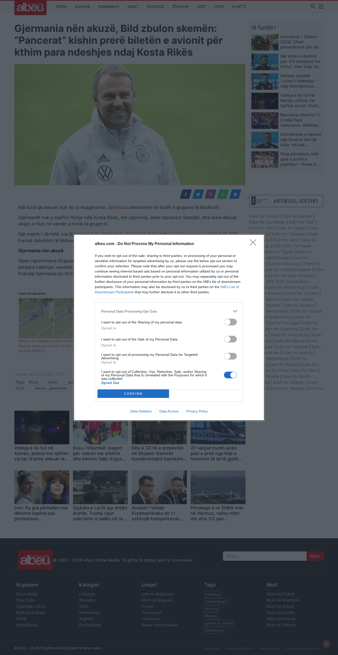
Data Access (169, 411)
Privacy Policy (197, 411)
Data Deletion (141, 411)
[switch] (230, 322)
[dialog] (169, 327)
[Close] (254, 244)
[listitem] (169, 311)
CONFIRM (133, 394)
